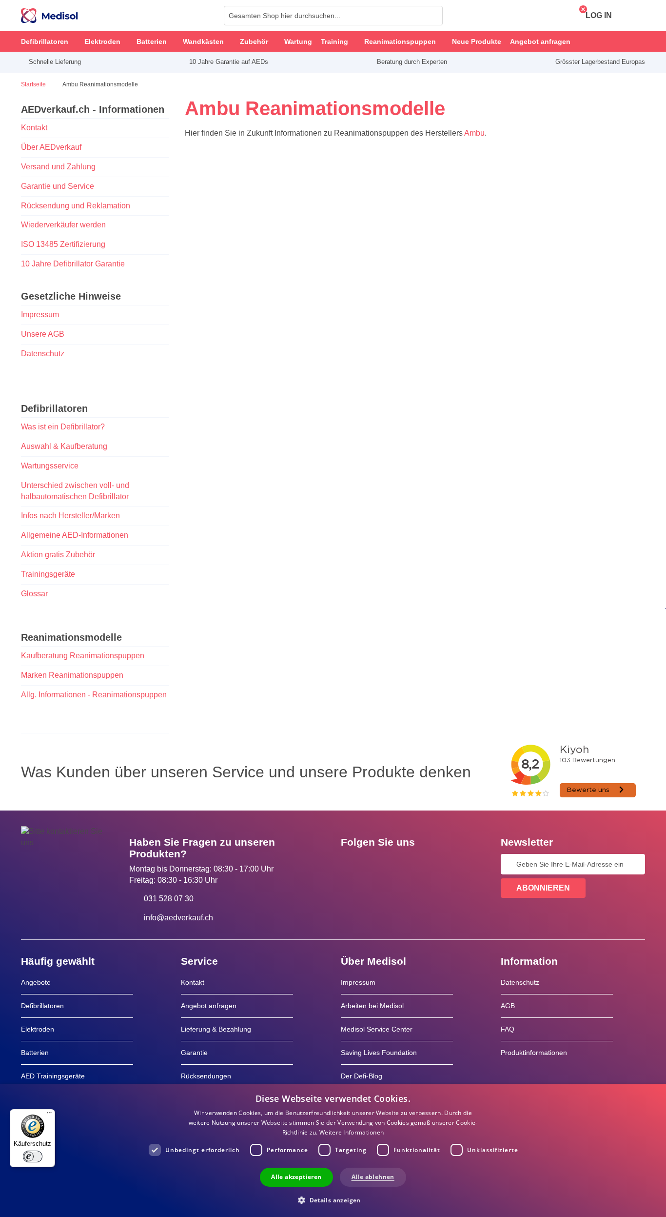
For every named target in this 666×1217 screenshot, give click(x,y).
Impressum (40, 314)
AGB (508, 1006)
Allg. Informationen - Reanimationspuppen (94, 694)
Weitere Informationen (351, 1132)
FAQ (507, 1029)
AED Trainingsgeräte (53, 1076)
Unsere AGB (42, 334)
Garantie (194, 1052)
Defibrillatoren (42, 1006)
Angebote (36, 982)
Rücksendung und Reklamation (75, 206)
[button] (333, 1199)
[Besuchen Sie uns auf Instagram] (407, 864)
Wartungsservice (49, 466)
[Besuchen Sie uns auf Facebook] (351, 864)
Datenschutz (42, 353)
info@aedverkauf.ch (178, 917)
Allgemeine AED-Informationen (74, 535)
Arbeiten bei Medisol (372, 1006)
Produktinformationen (534, 1052)
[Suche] (432, 15)
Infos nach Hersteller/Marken (70, 515)
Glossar (34, 593)
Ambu (474, 133)
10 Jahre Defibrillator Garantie (73, 264)
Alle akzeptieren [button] (296, 1177)
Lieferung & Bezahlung (216, 1029)
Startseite (34, 84)
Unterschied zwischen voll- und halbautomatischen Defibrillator (75, 491)
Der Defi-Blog (361, 1076)
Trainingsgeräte (48, 574)
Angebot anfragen (208, 1006)
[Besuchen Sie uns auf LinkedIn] (379, 864)
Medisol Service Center (376, 1029)
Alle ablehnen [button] (373, 1177)
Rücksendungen (206, 1076)
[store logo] (49, 15)
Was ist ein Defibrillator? (63, 427)
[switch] (32, 1156)
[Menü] (49, 1115)
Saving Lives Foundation (379, 1052)
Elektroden (37, 1029)
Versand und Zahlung (58, 166)
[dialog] (333, 1150)
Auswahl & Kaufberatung (64, 446)
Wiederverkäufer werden (63, 225)
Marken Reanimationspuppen (72, 675)
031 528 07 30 (169, 898)
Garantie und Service (57, 186)
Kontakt (34, 127)
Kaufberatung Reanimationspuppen (82, 655)
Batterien (35, 1052)
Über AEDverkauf (51, 147)
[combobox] (333, 15)
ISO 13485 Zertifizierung (63, 244)
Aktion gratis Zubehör (58, 554)
